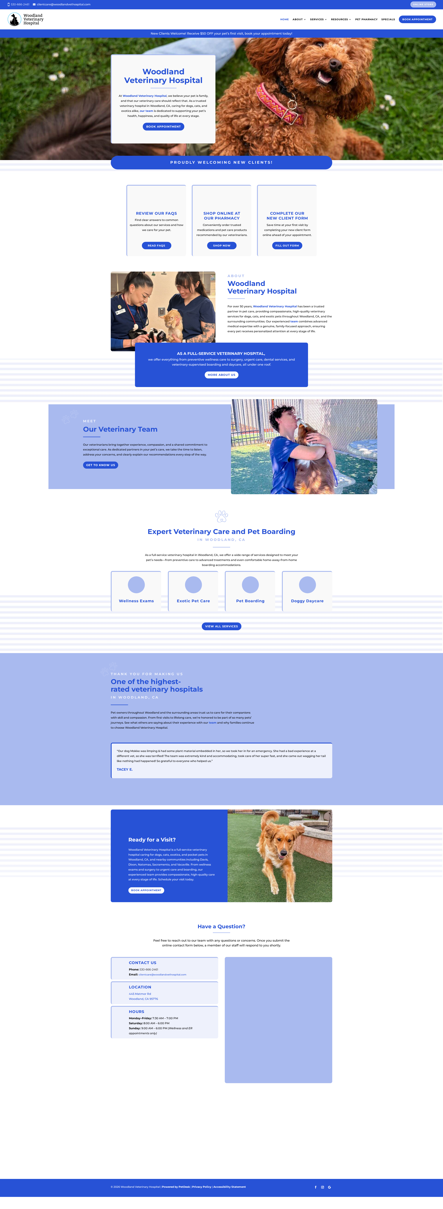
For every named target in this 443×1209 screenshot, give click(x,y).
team (294, 321)
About (298, 19)
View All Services (221, 626)
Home (284, 19)
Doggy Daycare (307, 601)
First (231, 971)
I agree (238, 1015)
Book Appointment (417, 19)
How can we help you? (246, 1038)
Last (282, 971)
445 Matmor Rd (140, 994)
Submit (239, 1074)
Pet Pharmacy (366, 19)
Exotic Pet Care (193, 601)
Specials (388, 19)
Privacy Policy (269, 1032)
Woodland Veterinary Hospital (145, 95)
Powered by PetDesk (176, 1186)
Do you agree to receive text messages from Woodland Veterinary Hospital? (277, 1008)
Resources (339, 19)
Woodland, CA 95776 (143, 999)
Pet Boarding (250, 601)
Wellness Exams (136, 601)
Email (234, 978)
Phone (233, 992)
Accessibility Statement (229, 1186)
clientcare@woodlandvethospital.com (64, 4)
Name (234, 960)
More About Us (221, 374)
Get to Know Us (100, 465)
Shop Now (221, 245)
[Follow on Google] (329, 1187)
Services (317, 19)
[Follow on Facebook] (315, 1187)
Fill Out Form (287, 245)
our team (146, 111)
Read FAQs (156, 245)
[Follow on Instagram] (322, 1187)
